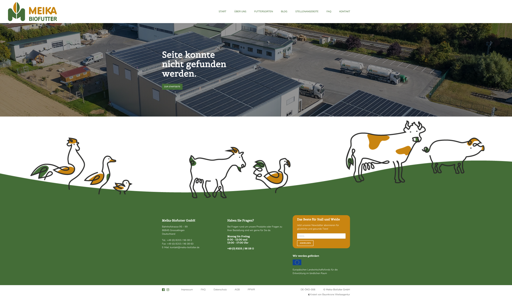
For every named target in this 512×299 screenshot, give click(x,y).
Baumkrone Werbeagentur (336, 294)
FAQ (329, 11)
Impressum (187, 289)
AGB (237, 289)
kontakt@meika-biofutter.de (184, 247)
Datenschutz (220, 289)
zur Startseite (172, 86)
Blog (284, 11)
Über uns (240, 11)
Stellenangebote (307, 11)
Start (222, 11)
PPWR (251, 289)
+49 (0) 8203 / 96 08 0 (179, 240)
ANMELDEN (305, 243)
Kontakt (344, 11)
